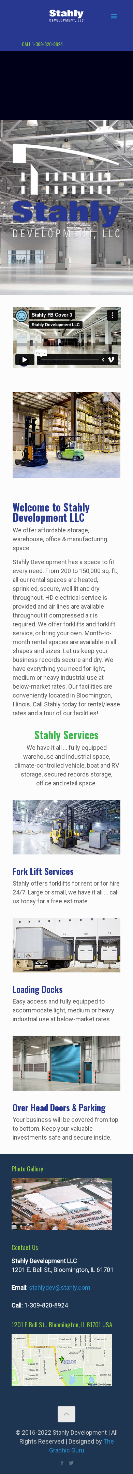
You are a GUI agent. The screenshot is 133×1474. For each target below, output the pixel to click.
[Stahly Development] (66, 15)
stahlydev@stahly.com (59, 1287)
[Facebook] (61, 1463)
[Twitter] (71, 1463)
